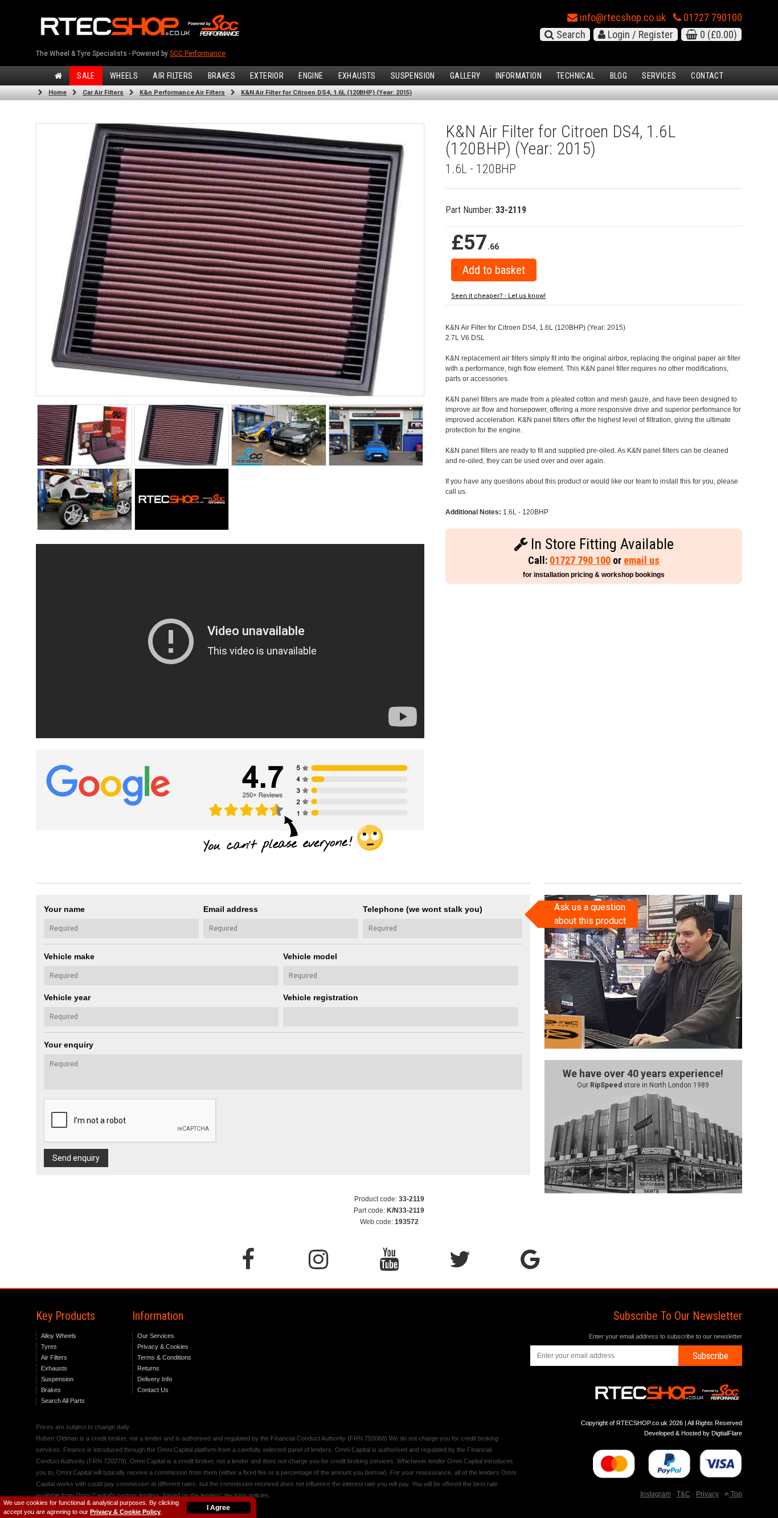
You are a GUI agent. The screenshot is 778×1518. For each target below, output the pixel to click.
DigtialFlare (726, 1433)
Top (735, 1494)
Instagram (655, 1494)
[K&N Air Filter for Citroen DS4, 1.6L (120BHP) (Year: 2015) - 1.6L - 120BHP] (230, 259)
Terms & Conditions (164, 1357)
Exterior (267, 75)
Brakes (221, 75)
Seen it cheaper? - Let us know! (498, 296)
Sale (86, 75)
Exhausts (357, 75)
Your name (64, 909)
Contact (707, 75)
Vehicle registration (320, 997)
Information (519, 75)
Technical (575, 75)
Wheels (124, 75)
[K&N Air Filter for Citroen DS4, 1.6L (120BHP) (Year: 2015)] (84, 435)
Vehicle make (69, 956)
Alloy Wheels (58, 1335)
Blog (619, 75)
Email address (230, 909)
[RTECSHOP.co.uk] (182, 499)
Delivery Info (154, 1379)
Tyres (49, 1346)
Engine (310, 75)
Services (659, 75)
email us (642, 560)
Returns (148, 1368)
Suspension (413, 75)
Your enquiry (68, 1044)
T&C (683, 1494)
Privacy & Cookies (163, 1346)
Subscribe (710, 1356)
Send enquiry (76, 1158)
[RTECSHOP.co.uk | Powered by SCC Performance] (278, 435)
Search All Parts (63, 1400)
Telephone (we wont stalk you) (422, 909)
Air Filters (173, 75)
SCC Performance (198, 54)
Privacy (707, 1494)
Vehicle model (310, 956)
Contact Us (153, 1389)
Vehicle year (67, 997)
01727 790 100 (580, 560)
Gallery (465, 75)
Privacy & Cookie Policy (125, 1511)
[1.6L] (182, 435)
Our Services (155, 1335)
